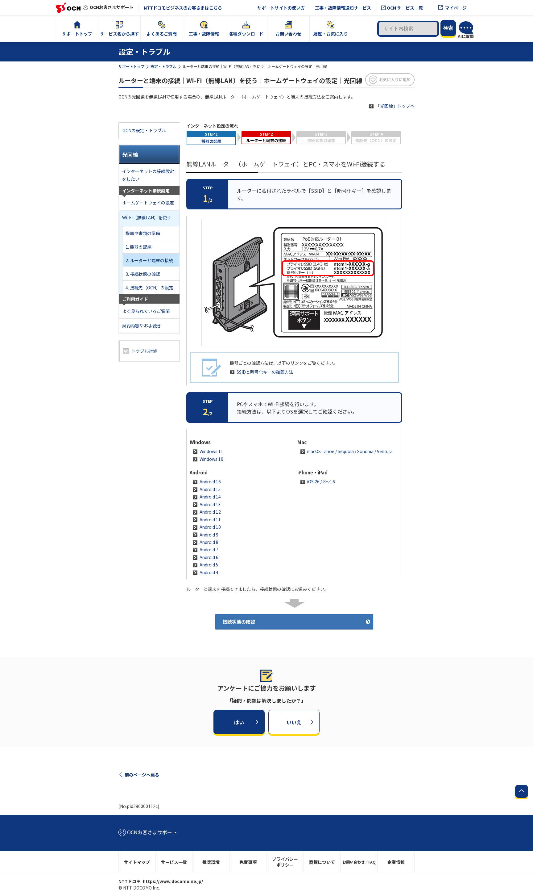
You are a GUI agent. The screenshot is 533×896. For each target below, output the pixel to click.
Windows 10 (211, 459)
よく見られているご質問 (146, 311)
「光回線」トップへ (395, 106)
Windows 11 (211, 451)
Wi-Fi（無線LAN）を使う (146, 217)
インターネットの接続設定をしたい (148, 175)
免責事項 (248, 862)
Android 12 (210, 512)
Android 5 (209, 565)
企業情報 (396, 862)
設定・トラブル (163, 66)
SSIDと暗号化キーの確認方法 (265, 372)
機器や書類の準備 (143, 233)
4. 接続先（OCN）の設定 (149, 287)
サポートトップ (131, 66)
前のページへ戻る (142, 774)
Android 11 (210, 519)
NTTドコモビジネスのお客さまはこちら (183, 8)
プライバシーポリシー (285, 862)
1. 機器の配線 (138, 247)
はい (239, 722)
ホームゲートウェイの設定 (148, 203)
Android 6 (209, 557)
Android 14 (210, 497)
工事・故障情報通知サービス (343, 8)
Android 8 (209, 542)
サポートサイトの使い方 (281, 8)
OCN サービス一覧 (405, 8)
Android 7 (209, 549)
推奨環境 (211, 862)
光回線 (130, 154)
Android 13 (210, 504)
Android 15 (210, 489)
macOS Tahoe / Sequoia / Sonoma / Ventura (350, 451)
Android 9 (209, 535)
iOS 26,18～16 (321, 481)
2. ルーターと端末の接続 (149, 260)
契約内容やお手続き (141, 325)
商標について (322, 862)
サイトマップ (137, 862)
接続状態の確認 (239, 621)
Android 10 (210, 527)
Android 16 (210, 481)
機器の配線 (211, 141)
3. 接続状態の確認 (143, 274)
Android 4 (209, 572)
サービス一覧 (174, 862)
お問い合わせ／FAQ (359, 861)
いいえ (294, 722)
